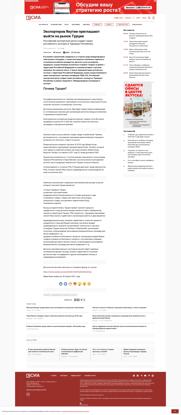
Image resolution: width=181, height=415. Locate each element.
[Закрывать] (179, 408)
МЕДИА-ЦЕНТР (76, 375)
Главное (28, 310)
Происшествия (56, 24)
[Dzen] (66, 52)
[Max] (153, 375)
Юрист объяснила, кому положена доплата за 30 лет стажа (140, 51)
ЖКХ (29, 354)
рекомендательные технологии (101, 390)
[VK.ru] (75, 299)
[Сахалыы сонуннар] (118, 18)
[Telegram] (81, 299)
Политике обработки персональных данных (75, 411)
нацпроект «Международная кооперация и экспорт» (60, 295)
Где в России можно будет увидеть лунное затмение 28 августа (140, 59)
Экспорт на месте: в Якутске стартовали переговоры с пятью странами (119, 308)
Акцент (109, 24)
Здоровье (86, 24)
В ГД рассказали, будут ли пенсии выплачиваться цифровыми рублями (74, 351)
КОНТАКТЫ (63, 375)
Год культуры (123, 24)
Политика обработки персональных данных (92, 395)
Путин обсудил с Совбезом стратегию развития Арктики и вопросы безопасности (140, 67)
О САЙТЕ (53, 375)
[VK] (134, 375)
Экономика (76, 24)
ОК (175, 411)
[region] (90, 410)
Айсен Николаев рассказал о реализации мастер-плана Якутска (140, 75)
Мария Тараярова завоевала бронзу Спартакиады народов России (135, 351)
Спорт (66, 24)
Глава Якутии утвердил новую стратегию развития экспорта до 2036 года (54, 316)
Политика (95, 320)
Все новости (43, 24)
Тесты (94, 354)
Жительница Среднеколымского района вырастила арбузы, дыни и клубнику (141, 168)
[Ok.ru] (78, 299)
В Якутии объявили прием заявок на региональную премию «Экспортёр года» (56, 326)
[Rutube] (149, 375)
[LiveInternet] (91, 404)
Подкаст (97, 24)
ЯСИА (62, 48)
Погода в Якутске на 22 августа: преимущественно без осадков (141, 36)
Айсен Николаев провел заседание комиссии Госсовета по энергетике (138, 44)
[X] (84, 299)
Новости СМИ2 (31, 340)
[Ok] (138, 375)
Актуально (64, 356)
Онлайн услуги (90, 375)
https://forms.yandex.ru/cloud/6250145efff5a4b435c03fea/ (67, 272)
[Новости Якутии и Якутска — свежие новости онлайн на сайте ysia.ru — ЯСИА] (33, 18)
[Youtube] (145, 375)
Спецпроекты (137, 24)
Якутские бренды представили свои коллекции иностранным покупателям (55, 308)
